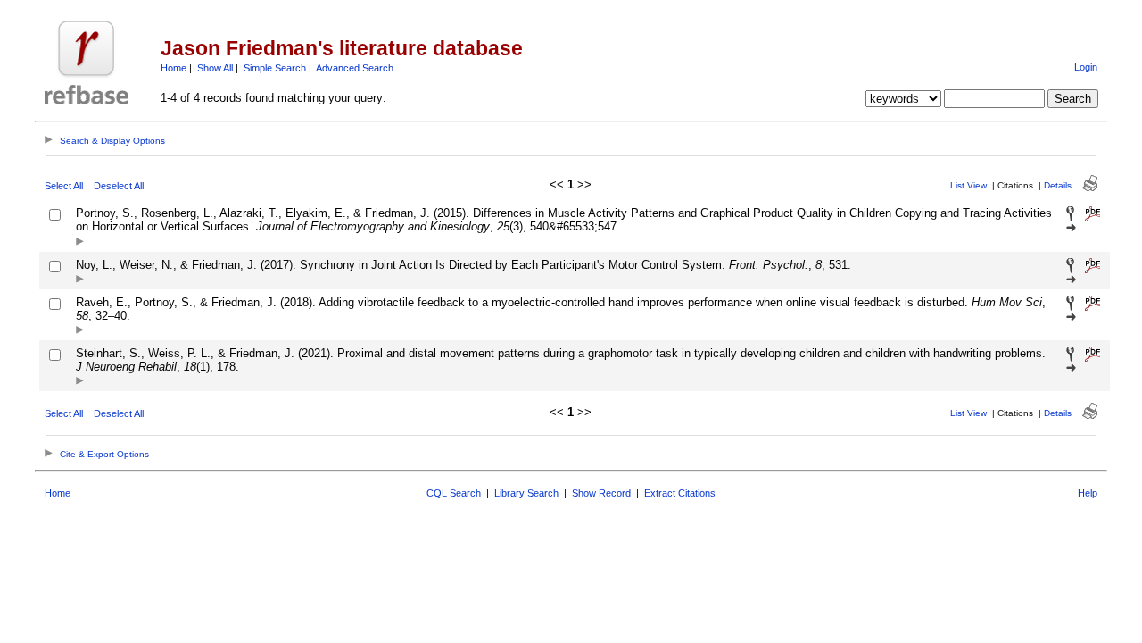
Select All (64, 185)
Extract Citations (680, 493)
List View (968, 185)
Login (1085, 67)
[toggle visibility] (80, 242)
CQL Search (453, 493)
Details (1058, 185)
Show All (215, 68)
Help (1087, 493)
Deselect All (119, 185)
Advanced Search (354, 68)
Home (173, 68)
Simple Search (275, 68)
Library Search (526, 493)
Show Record (601, 493)
